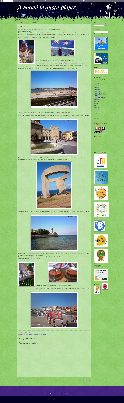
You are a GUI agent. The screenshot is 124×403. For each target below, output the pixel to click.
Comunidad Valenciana (99, 97)
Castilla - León (97, 91)
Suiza (95, 119)
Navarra (96, 111)
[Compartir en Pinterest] (31, 332)
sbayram (68, 393)
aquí (41, 290)
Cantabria (96, 89)
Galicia (95, 103)
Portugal (96, 117)
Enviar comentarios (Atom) (27, 383)
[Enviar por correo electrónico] (25, 332)
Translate (104, 33)
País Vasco (96, 113)
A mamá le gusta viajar (46, 8)
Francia (95, 101)
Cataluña (96, 95)
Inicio (55, 380)
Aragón (95, 85)
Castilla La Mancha (98, 93)
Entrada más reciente (23, 380)
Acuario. (24, 334)
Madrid (95, 107)
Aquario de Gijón (29, 334)
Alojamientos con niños (99, 79)
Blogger (79, 393)
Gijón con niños (43, 334)
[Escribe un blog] (27, 332)
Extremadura (96, 99)
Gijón (38, 334)
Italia (95, 105)
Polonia (95, 115)
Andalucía (96, 81)
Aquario (73, 32)
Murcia (95, 109)
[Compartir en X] (28, 332)
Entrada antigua (87, 380)
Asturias (35, 334)
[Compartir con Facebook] (29, 332)
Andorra (96, 83)
